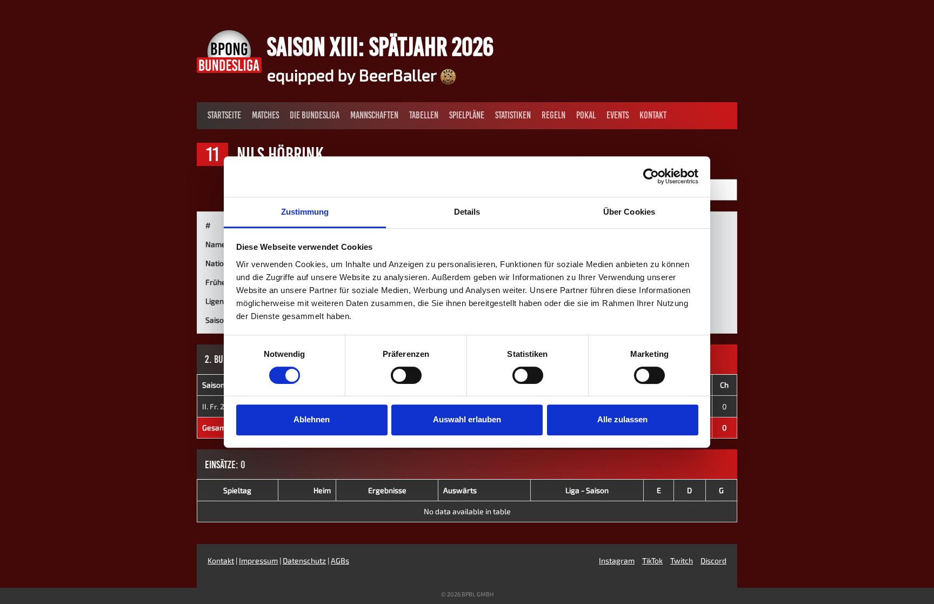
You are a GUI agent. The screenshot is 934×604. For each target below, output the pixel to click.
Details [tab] (467, 211)
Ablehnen (311, 419)
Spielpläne (466, 115)
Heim (322, 490)
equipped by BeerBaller (353, 74)
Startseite (224, 115)
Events (617, 115)
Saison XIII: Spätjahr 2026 (380, 46)
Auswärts (460, 490)
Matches (265, 115)
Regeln (553, 115)
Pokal (586, 115)
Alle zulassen (622, 419)
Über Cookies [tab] (629, 211)
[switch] (406, 375)
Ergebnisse (387, 490)
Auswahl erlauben (467, 419)
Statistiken (513, 115)
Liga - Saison (587, 490)
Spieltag (237, 490)
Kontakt (652, 115)
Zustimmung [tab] (305, 211)
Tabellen (423, 115)
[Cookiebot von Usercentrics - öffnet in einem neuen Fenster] (651, 176)
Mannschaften (374, 115)
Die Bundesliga (314, 115)
